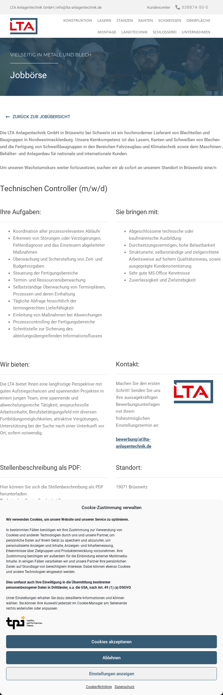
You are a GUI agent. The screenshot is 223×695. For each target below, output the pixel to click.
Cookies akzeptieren (111, 641)
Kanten (145, 20)
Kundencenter (158, 7)
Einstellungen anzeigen (111, 673)
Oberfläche (198, 20)
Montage (107, 32)
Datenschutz (124, 687)
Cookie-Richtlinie (99, 687)
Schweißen (169, 20)
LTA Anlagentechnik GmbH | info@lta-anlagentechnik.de (56, 7)
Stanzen (124, 20)
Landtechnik (134, 32)
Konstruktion (77, 20)
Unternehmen (196, 32)
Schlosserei (165, 32)
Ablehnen (111, 657)
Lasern (104, 20)
